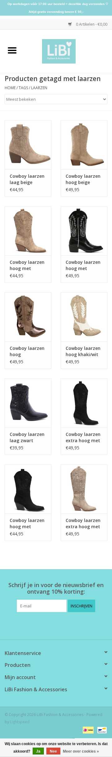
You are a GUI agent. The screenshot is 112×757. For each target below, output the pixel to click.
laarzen (39, 87)
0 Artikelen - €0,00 (91, 24)
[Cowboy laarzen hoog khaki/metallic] (28, 316)
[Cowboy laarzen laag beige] (28, 144)
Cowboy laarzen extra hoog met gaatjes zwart (83, 437)
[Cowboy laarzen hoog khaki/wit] (84, 316)
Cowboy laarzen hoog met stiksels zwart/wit (83, 265)
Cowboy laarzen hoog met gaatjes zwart (27, 523)
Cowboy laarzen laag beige (27, 179)
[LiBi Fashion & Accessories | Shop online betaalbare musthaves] (68, 51)
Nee (53, 751)
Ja (38, 751)
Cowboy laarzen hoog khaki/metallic (27, 351)
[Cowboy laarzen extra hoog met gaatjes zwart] (84, 402)
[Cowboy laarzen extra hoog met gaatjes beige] (84, 489)
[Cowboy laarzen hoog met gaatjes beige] (28, 230)
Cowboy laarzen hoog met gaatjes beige (27, 265)
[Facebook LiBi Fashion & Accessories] (50, 625)
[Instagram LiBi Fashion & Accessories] (62, 625)
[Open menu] (12, 50)
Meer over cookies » (81, 751)
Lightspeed (20, 721)
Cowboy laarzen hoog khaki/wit (83, 351)
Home (10, 87)
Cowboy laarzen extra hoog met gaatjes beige (83, 523)
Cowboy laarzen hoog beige (83, 179)
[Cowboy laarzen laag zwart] (28, 402)
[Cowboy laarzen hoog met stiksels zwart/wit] (84, 230)
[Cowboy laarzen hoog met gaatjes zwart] (28, 489)
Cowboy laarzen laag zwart (27, 437)
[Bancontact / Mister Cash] (101, 729)
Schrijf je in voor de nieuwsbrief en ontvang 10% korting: (56, 588)
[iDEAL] (87, 729)
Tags (23, 87)
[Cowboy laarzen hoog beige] (84, 144)
